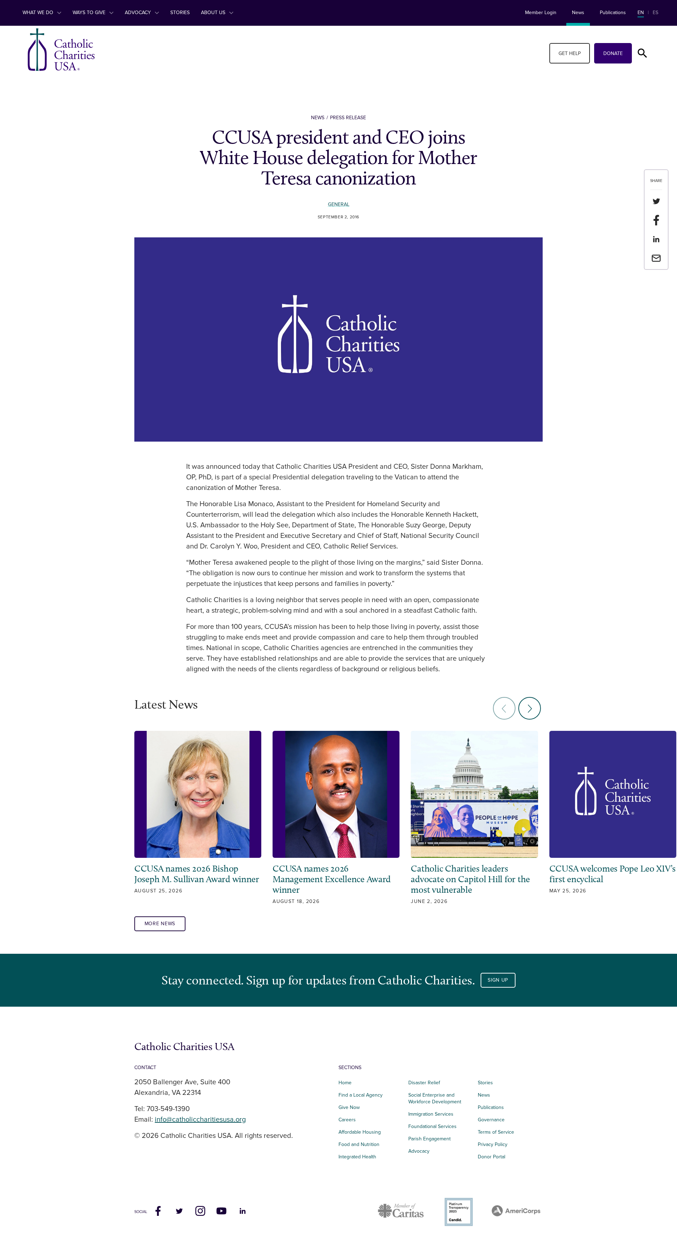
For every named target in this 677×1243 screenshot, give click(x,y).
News (578, 13)
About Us (214, 13)
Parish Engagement (429, 1139)
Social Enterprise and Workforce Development (436, 1098)
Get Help (570, 53)
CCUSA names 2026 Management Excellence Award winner (332, 879)
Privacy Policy (492, 1144)
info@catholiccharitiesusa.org (200, 1119)
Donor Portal (491, 1157)
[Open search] (642, 53)
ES (655, 13)
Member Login (540, 13)
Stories (180, 13)
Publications (613, 13)
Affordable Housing (359, 1132)
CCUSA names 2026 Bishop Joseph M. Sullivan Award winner (197, 874)
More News (160, 924)
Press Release (348, 118)
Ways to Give (90, 13)
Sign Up (498, 980)
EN (641, 13)
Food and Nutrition (358, 1144)
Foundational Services (432, 1126)
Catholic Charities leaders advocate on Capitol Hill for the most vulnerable (470, 879)
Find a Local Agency (360, 1095)
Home (345, 1083)
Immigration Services (430, 1114)
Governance (491, 1120)
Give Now (349, 1107)
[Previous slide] (504, 708)
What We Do (39, 13)
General (338, 204)
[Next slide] (529, 708)
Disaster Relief (424, 1083)
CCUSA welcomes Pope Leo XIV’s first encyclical (612, 874)
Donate (613, 53)
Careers (347, 1120)
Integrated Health (357, 1157)
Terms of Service (496, 1132)
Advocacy (138, 13)
